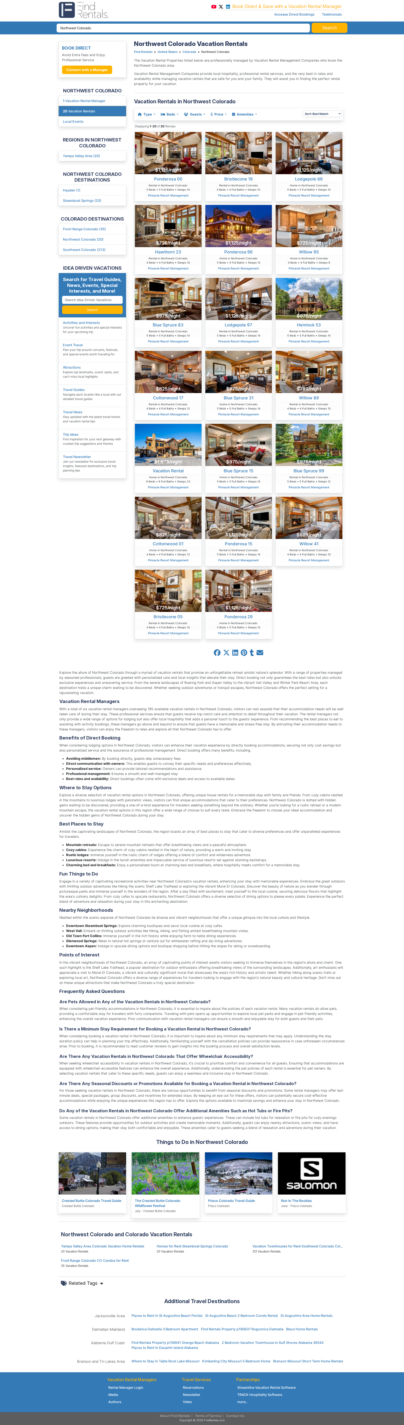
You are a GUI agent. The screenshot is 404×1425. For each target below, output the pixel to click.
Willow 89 (309, 397)
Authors (114, 1402)
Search (92, 310)
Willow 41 (309, 543)
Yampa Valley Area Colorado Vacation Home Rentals (102, 1246)
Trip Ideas (70, 434)
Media (113, 1395)
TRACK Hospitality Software (259, 1395)
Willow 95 (309, 252)
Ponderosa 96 (238, 252)
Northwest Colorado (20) (83, 239)
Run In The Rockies (296, 1201)
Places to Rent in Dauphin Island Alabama (165, 1348)
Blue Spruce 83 (168, 324)
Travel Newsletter (77, 457)
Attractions (72, 367)
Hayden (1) (71, 190)
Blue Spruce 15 (238, 470)
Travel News (72, 412)
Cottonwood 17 (168, 397)
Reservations (193, 1387)
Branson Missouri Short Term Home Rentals (308, 1361)
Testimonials (332, 14)
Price (219, 114)
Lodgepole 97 (238, 324)
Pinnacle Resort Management (168, 195)
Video (187, 1402)
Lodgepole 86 (309, 179)
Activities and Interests (81, 323)
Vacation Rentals (79, 111)
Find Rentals (143, 52)
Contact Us (235, 1416)
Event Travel (73, 345)
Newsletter (191, 1395)
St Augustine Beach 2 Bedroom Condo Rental (241, 1315)
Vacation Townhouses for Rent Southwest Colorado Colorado (301, 1246)
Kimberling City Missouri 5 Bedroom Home (236, 1361)
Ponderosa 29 (239, 616)
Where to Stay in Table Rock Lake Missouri (165, 1361)
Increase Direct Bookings (294, 14)
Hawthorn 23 (168, 252)
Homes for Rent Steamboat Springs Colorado (192, 1246)
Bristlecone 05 (168, 616)
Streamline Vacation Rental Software (266, 1387)
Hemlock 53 (309, 324)
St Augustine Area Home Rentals (306, 1315)
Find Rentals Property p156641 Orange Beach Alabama (175, 1342)
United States (168, 52)
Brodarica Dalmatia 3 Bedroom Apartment (165, 1329)
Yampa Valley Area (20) (81, 156)
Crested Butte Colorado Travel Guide (91, 1201)
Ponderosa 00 (168, 179)
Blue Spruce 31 (239, 397)
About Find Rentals (175, 1416)
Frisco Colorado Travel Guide (231, 1201)
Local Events (73, 121)
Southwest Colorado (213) (84, 250)
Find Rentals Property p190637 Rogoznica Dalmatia (242, 1329)
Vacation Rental (168, 470)
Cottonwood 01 (168, 543)
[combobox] (183, 28)
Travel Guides (74, 390)
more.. (242, 1402)
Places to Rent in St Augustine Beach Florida (167, 1315)
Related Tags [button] (84, 1283)
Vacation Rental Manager (84, 101)
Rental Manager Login (125, 1387)
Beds (171, 114)
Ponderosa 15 (238, 543)
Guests (196, 114)
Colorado (189, 52)
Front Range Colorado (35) (84, 229)
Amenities (245, 114)
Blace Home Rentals (302, 1329)
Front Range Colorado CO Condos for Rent (95, 1260)
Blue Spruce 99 (309, 470)
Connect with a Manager (87, 70)
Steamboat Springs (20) (82, 200)
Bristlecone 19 (238, 179)
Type (147, 114)
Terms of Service (208, 1416)
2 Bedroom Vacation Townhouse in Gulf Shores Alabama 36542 (273, 1342)
